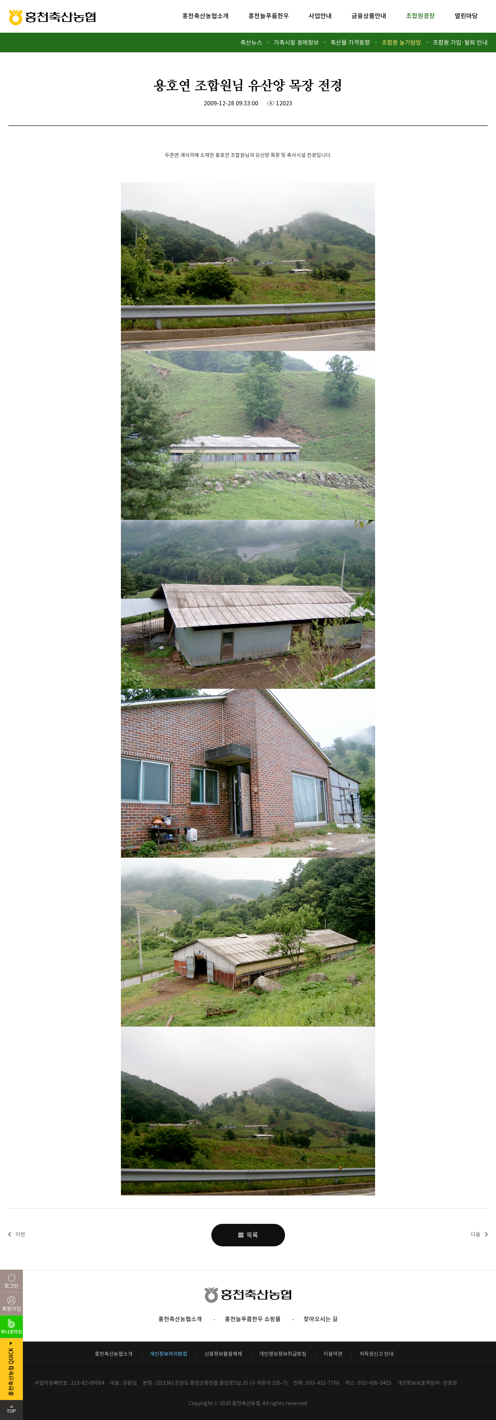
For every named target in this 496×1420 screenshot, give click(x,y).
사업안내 (320, 16)
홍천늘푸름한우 (268, 16)
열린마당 (466, 16)
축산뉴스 (251, 42)
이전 (20, 1234)
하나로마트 (12, 1332)
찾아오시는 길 (321, 1319)
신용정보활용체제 (223, 1354)
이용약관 (333, 1354)
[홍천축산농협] (52, 18)
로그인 (11, 1286)
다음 (475, 1234)
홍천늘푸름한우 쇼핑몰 (253, 1319)
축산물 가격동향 (350, 42)
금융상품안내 (368, 16)
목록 (251, 1235)
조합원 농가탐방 (401, 42)
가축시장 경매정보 (296, 42)
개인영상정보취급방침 (282, 1354)
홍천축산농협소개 (205, 16)
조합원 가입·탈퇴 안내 (460, 42)
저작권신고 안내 (376, 1354)
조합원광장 (420, 16)
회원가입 (11, 1309)
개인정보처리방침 (168, 1354)
